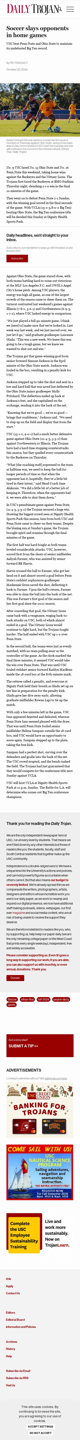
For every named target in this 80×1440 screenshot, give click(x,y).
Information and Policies (21, 1327)
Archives (11, 1341)
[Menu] (68, 9)
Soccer (12, 999)
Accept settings (40, 1426)
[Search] (57, 9)
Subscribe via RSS (17, 1378)
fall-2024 (43, 999)
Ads (8, 1278)
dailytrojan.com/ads (56, 1078)
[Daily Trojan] (33, 9)
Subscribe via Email (18, 1371)
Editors (10, 1312)
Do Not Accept (41, 1433)
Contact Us (13, 1293)
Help (9, 1356)
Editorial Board (15, 1319)
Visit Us (10, 1385)
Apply (9, 1286)
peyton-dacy (61, 999)
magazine (18, 913)
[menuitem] (57, 9)
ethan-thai (27, 999)
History (10, 1349)
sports (11, 1004)
